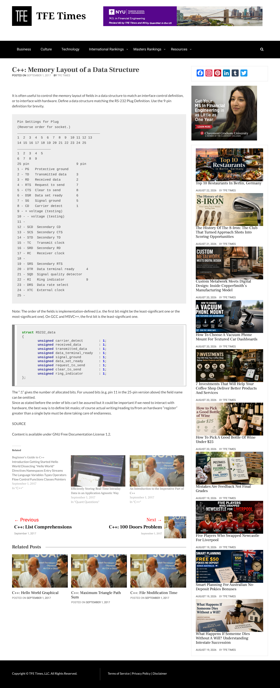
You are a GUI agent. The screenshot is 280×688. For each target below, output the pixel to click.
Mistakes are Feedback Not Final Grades (223, 489)
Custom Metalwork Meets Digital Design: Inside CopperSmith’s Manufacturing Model (223, 286)
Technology (70, 49)
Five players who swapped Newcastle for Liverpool (227, 538)
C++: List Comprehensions (43, 527)
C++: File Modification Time (153, 593)
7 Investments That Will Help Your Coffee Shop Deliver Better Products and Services (226, 388)
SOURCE (19, 424)
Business (24, 49)
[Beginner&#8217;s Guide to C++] (41, 472)
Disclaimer (160, 673)
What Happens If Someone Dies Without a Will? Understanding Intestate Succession (223, 638)
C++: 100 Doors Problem (135, 527)
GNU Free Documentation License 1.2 (81, 434)
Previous (26, 520)
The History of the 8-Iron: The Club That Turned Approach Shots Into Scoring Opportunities (226, 232)
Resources (179, 49)
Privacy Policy (141, 673)
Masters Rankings (147, 49)
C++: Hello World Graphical (35, 593)
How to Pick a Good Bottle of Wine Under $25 (226, 440)
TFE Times (63, 75)
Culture (46, 49)
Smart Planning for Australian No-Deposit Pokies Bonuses (225, 587)
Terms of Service (119, 673)
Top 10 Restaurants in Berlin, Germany (229, 183)
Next (154, 520)
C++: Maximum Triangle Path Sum (96, 595)
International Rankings (106, 49)
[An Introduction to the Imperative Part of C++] (157, 470)
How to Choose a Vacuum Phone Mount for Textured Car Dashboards (226, 337)
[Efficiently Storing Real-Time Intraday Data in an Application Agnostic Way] (98, 470)
